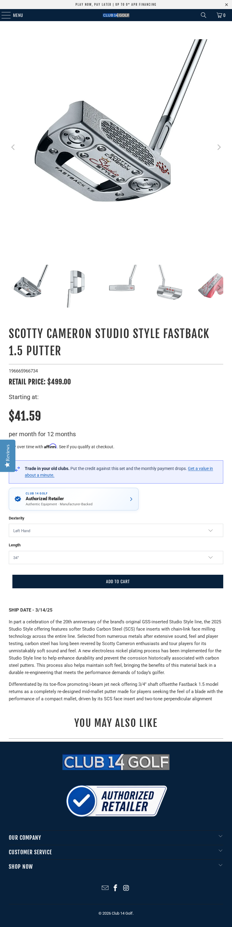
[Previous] (13, 147)
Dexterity (16, 518)
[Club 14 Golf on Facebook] (115, 888)
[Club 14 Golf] (116, 15)
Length (15, 545)
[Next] (219, 147)
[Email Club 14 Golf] (105, 888)
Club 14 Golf (122, 913)
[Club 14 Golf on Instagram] (126, 888)
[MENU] (3, 15)
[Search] (203, 15)
